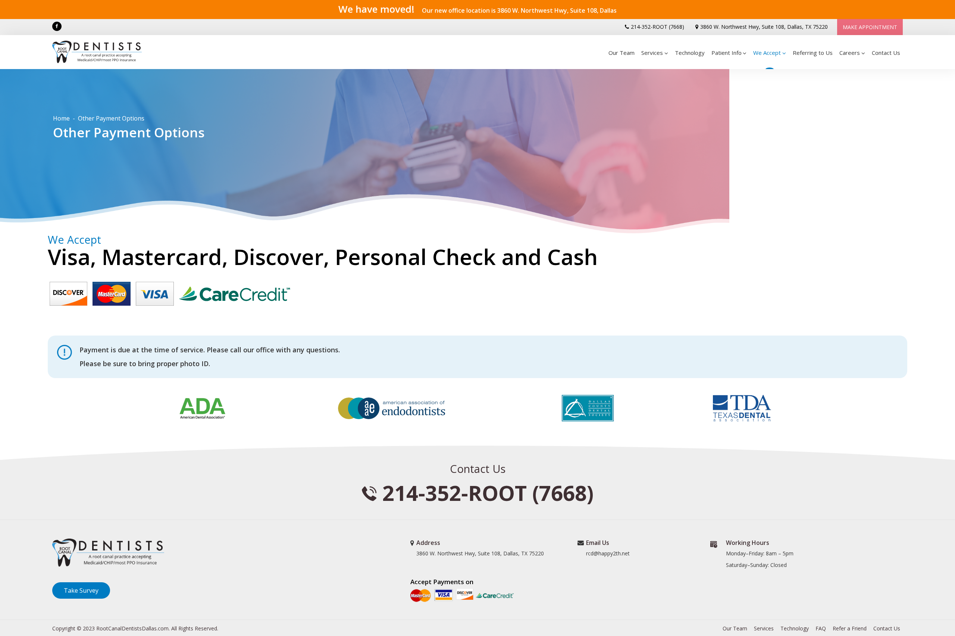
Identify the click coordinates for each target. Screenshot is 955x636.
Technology (690, 52)
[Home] (100, 52)
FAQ (820, 628)
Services (764, 628)
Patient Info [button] (726, 52)
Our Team (621, 52)
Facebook (57, 26)
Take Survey (81, 590)
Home (61, 118)
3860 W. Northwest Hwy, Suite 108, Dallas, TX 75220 (764, 26)
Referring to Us (813, 52)
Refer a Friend (850, 628)
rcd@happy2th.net (608, 553)
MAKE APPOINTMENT (870, 27)
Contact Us (886, 52)
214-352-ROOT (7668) (657, 26)
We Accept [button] (767, 52)
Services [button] (652, 52)
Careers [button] (849, 52)
